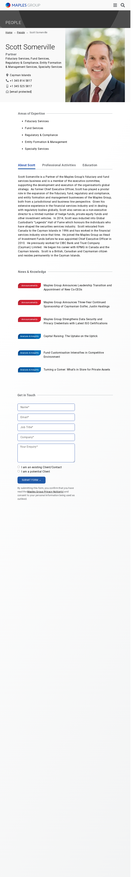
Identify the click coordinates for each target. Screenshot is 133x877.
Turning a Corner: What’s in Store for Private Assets (77, 369)
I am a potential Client (35, 471)
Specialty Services (37, 148)
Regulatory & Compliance (41, 135)
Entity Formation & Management (46, 142)
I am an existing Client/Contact (41, 467)
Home (9, 32)
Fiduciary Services (37, 121)
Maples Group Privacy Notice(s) (45, 491)
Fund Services (34, 128)
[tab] (26, 165)
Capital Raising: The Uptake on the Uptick (71, 336)
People (21, 32)
